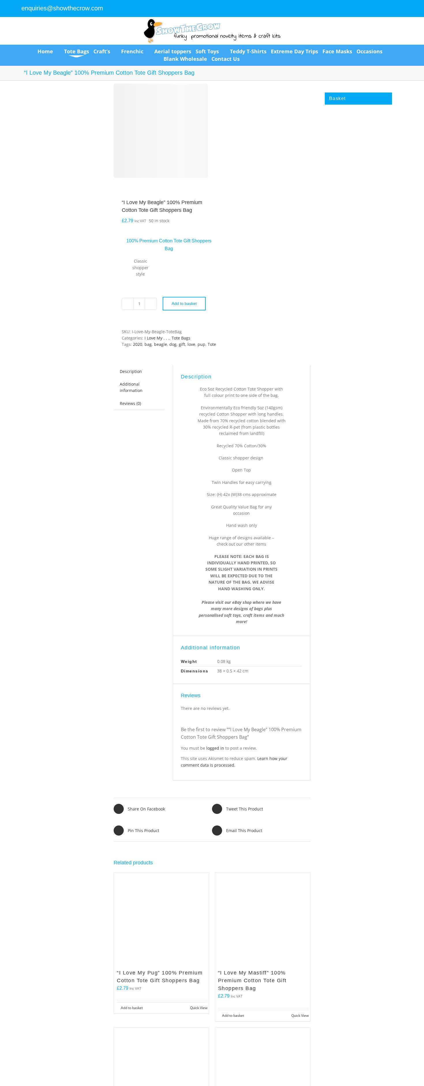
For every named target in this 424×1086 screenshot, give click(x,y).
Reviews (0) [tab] (130, 403)
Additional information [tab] (131, 387)
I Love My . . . (157, 338)
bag (148, 344)
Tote (212, 344)
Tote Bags (181, 338)
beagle (160, 344)
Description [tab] (131, 371)
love (191, 344)
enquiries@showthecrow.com (62, 8)
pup (201, 344)
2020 (137, 344)
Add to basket (184, 303)
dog (173, 344)
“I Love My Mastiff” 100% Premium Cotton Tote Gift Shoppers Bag (252, 980)
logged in (215, 748)
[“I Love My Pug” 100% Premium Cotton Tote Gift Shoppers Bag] (161, 920)
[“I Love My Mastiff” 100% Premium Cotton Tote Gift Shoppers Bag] (262, 920)
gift (182, 344)
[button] (254, 59)
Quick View (198, 1007)
